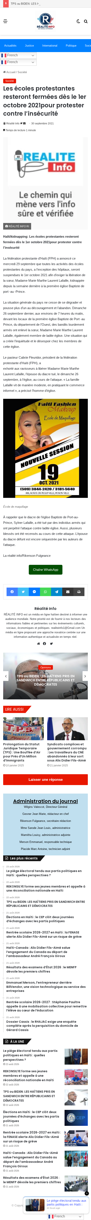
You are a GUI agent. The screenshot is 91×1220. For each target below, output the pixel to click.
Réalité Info (12, 123)
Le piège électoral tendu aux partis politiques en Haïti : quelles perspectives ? (30, 1055)
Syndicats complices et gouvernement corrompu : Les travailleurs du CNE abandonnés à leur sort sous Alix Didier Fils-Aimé (67, 752)
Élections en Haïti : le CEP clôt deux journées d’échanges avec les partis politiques (31, 1116)
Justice (29, 45)
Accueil (10, 72)
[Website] (39, 643)
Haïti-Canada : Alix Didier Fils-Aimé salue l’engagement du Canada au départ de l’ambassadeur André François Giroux (30, 1159)
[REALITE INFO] (45, 21)
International (49, 45)
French (12, 55)
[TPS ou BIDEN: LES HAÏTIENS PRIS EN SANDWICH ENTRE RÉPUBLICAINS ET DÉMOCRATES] (76, 1097)
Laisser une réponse (46, 780)
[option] (45, 676)
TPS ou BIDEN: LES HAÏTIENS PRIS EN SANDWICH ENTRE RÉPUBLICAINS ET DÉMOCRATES (46, 680)
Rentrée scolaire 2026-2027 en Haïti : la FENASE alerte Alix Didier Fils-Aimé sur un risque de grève (32, 1136)
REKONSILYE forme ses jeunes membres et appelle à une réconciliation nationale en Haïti (28, 1075)
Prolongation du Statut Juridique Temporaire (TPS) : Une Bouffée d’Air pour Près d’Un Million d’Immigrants (21, 752)
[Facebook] (45, 643)
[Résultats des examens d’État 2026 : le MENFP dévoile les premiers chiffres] (76, 1184)
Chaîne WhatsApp (45, 569)
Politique (71, 45)
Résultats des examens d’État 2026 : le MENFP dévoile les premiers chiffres (32, 1180)
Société (22, 72)
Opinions (45, 667)
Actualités (10, 45)
